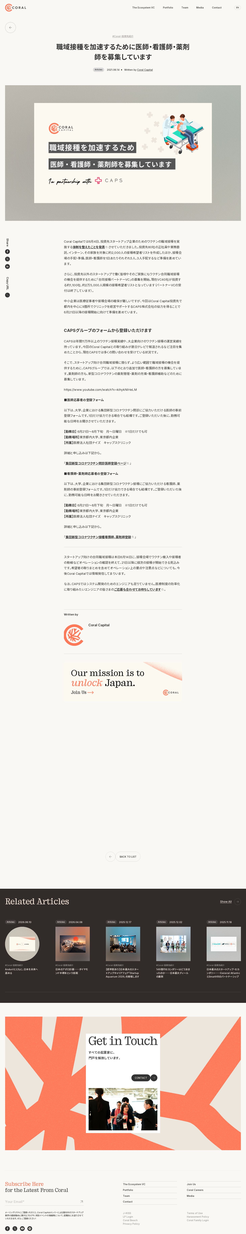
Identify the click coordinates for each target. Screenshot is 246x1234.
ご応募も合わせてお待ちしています (137, 589)
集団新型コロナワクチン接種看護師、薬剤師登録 (98, 537)
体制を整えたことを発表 (89, 247)
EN (237, 7)
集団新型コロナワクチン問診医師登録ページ (96, 463)
